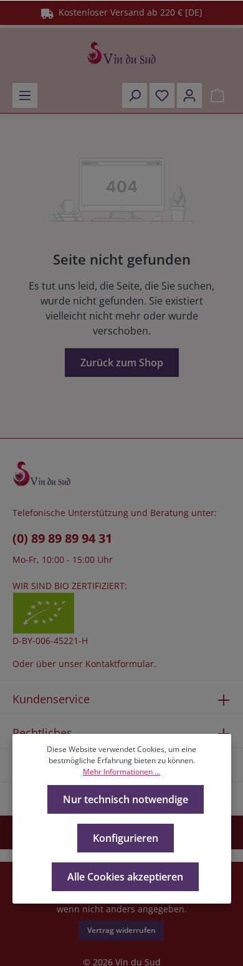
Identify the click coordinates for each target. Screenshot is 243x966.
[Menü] (24, 95)
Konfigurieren (125, 838)
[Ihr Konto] (189, 95)
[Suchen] (134, 95)
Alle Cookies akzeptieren (125, 877)
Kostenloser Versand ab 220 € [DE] (128, 12)
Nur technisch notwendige (125, 799)
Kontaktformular (119, 664)
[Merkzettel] (162, 95)
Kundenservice (51, 698)
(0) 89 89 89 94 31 (62, 538)
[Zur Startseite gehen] (121, 53)
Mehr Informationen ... (121, 771)
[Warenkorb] (217, 95)
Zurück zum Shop (121, 362)
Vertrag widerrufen (121, 930)
